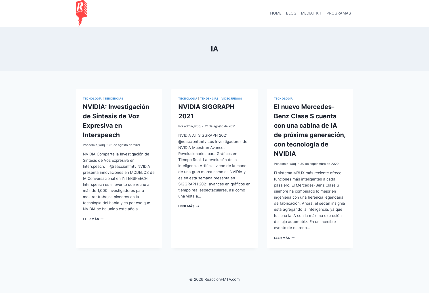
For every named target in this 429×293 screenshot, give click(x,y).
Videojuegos (231, 98)
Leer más (93, 219)
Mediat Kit (311, 13)
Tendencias (114, 98)
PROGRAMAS (339, 13)
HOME (276, 13)
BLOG (291, 13)
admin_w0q (96, 145)
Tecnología (92, 98)
